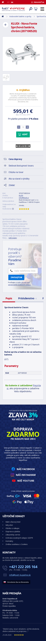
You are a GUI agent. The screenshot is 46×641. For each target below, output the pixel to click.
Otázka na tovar (16, 172)
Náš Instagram (26, 475)
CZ (8, 2)
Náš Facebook (26, 469)
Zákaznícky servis (13, 534)
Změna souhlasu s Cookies (17, 544)
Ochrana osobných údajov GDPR (19, 538)
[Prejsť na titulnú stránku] (13, 9)
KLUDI (21, 195)
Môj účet (9, 525)
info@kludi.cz (24, 198)
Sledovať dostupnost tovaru (21, 165)
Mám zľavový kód (13, 522)
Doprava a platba (13, 531)
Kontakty (9, 541)
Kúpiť (24, 134)
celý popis (13, 238)
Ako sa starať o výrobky (19, 178)
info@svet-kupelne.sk (20, 574)
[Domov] (4, 2)
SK (12, 2)
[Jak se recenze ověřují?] (13, 209)
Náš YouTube (25, 480)
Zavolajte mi (16, 277)
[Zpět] (5, 25)
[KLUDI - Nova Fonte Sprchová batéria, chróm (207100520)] (23, 54)
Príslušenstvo (27, 298)
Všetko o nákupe (12, 528)
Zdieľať (12, 185)
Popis (9, 298)
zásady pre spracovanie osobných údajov (19, 283)
